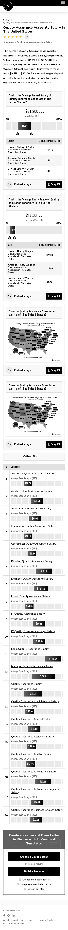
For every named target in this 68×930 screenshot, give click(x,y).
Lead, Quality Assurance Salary (30, 648)
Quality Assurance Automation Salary (33, 771)
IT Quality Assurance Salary (28, 613)
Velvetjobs (8, 6)
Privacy (30, 920)
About (6, 920)
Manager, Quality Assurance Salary (32, 666)
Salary (6, 20)
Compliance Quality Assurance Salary (33, 526)
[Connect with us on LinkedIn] (14, 915)
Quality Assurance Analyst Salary (31, 719)
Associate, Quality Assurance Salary (32, 473)
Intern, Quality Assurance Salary (30, 596)
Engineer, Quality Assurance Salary (32, 578)
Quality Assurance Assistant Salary (32, 736)
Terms (22, 920)
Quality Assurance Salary (26, 683)
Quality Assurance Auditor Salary (31, 754)
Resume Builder (46, 920)
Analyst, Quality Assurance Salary (31, 491)
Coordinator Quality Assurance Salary (33, 543)
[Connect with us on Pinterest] (8, 915)
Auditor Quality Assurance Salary (31, 508)
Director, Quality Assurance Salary (31, 561)
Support (14, 920)
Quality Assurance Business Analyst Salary (37, 809)
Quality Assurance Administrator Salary (35, 701)
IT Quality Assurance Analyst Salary (33, 631)
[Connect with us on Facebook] (4, 915)
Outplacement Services (13, 923)
